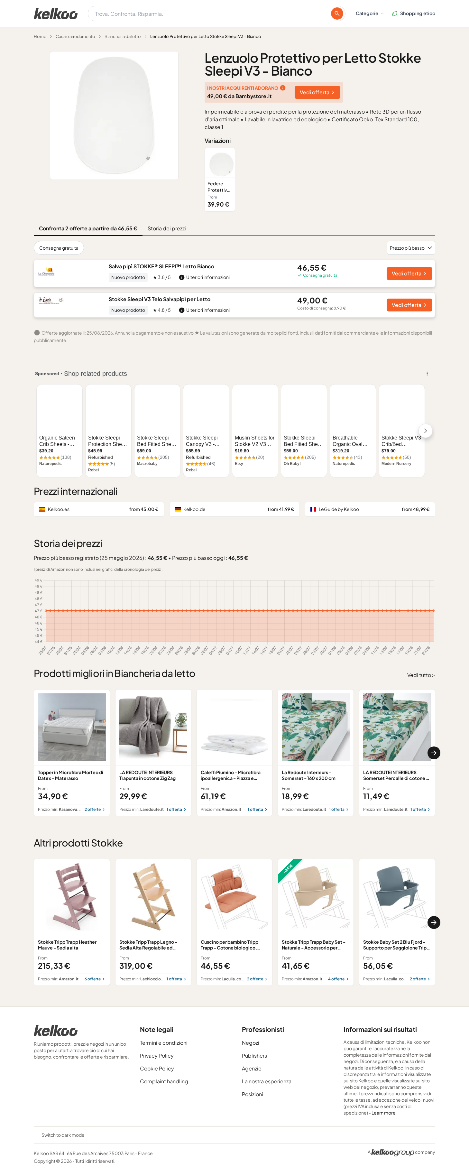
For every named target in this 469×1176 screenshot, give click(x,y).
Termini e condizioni (164, 1042)
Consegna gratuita (58, 248)
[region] (320, 180)
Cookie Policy (157, 1068)
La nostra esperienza (266, 1081)
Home (40, 36)
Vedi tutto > (421, 674)
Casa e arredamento (75, 36)
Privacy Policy (157, 1055)
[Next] (434, 752)
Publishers (254, 1055)
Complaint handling (164, 1081)
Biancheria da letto (123, 36)
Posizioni (252, 1094)
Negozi (250, 1042)
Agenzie (252, 1068)
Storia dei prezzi (167, 228)
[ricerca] (337, 13)
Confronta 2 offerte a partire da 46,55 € (88, 228)
